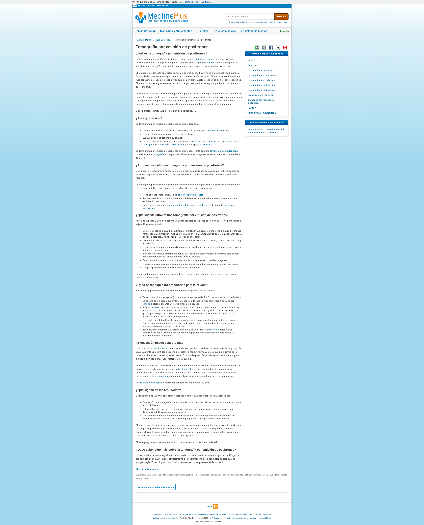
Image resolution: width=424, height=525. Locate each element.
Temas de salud (145, 31)
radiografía (158, 154)
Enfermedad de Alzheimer (261, 70)
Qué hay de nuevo (259, 22)
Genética (203, 31)
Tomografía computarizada (262, 112)
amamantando (162, 376)
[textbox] (250, 16)
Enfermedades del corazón (262, 90)
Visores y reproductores (237, 514)
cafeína (146, 303)
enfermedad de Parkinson (205, 141)
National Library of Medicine (164, 518)
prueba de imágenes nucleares (203, 59)
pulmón (226, 130)
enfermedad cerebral (178, 205)
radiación (160, 348)
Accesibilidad (203, 514)
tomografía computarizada (224, 151)
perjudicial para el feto (183, 369)
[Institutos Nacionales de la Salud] (135, 5)
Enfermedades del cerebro (262, 85)
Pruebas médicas (225, 31)
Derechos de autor (171, 514)
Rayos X (252, 107)
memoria (228, 205)
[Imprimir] (264, 47)
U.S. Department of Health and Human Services (229, 518)
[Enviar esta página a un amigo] (257, 47)
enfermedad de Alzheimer (171, 144)
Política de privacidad (188, 514)
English (284, 31)
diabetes (155, 307)
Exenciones (157, 514)
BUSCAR (281, 16)
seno (208, 130)
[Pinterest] (285, 47)
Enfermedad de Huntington (262, 75)
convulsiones (149, 208)
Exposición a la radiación (261, 95)
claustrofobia (212, 329)
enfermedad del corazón (191, 194)
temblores (202, 205)
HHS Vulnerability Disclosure (259, 514)
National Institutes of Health (260, 518)
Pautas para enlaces (218, 514)
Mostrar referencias (147, 469)
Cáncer (251, 60)
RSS (209, 506)
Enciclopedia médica (254, 31)
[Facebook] (271, 47)
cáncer (210, 62)
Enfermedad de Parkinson (261, 80)
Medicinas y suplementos (176, 31)
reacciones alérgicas (151, 382)
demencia (207, 144)
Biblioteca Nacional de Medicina (153, 5)
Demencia (253, 65)
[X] (278, 47)
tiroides (216, 130)
